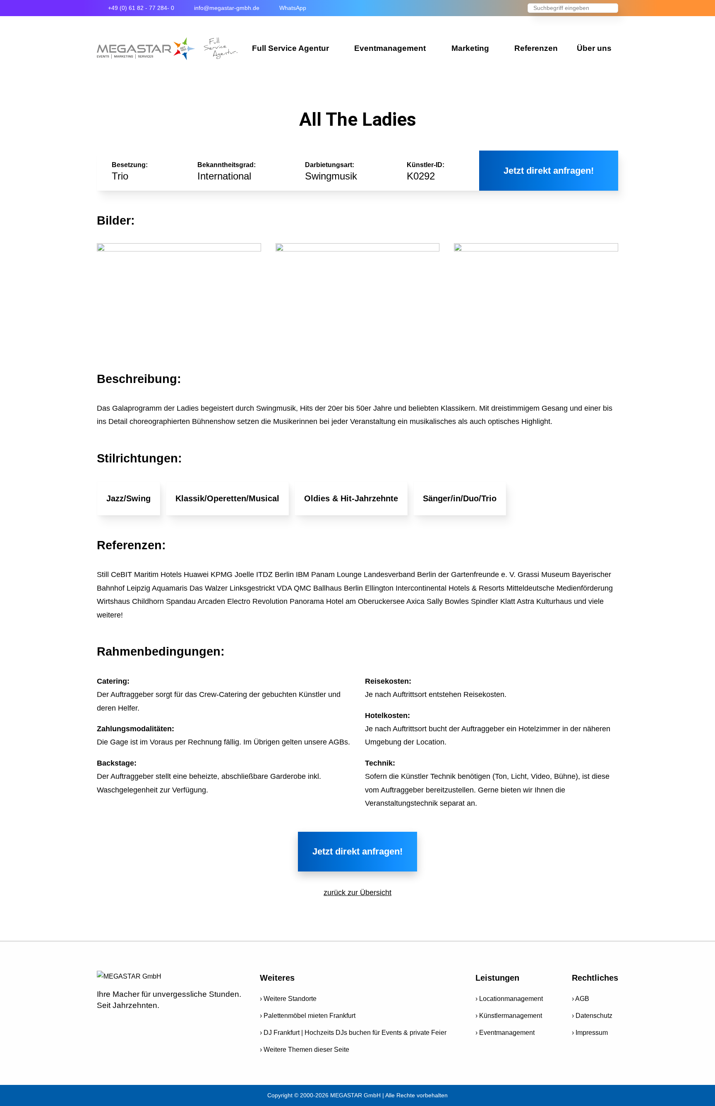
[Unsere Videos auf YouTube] (120, 1023)
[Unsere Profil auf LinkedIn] (173, 1023)
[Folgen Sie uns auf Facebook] (102, 1023)
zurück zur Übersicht (357, 892)
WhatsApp (292, 8)
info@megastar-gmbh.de (226, 8)
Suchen (612, 8)
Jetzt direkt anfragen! (549, 170)
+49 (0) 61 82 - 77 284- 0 (141, 8)
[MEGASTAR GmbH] (167, 48)
